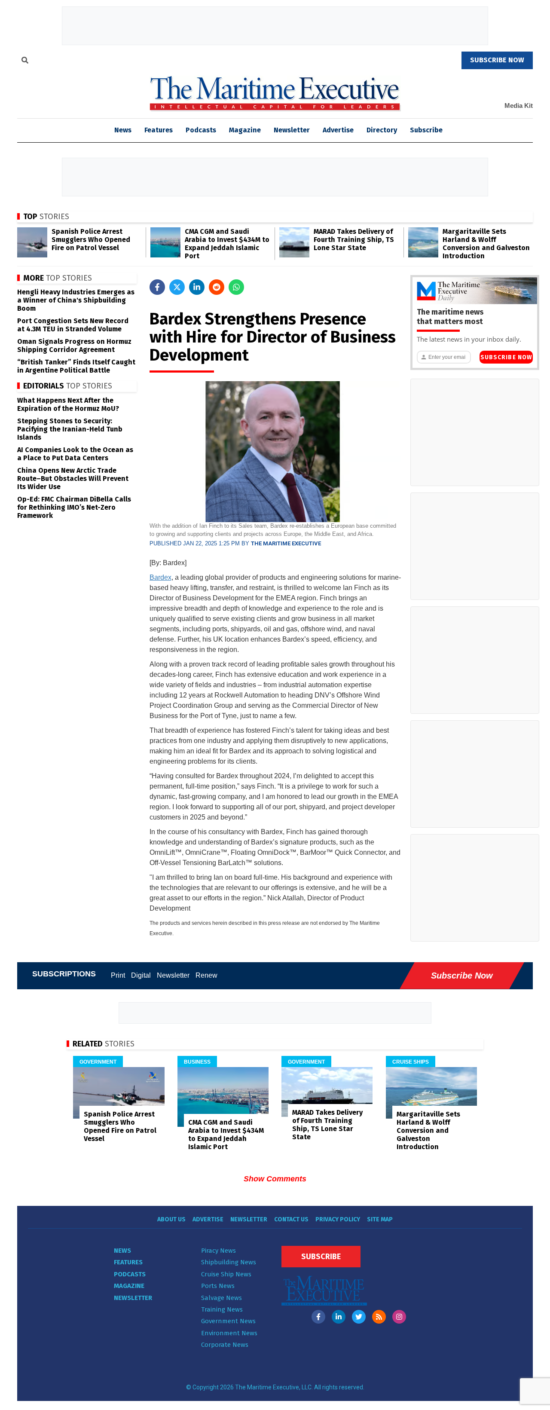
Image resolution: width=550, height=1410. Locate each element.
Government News (228, 1321)
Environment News (229, 1333)
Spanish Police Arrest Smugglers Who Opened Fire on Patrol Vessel (91, 239)
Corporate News (224, 1345)
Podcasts (201, 130)
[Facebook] (318, 1317)
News (122, 1250)
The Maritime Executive (286, 543)
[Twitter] (359, 1317)
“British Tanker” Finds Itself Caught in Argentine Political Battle (76, 366)
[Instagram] (399, 1317)
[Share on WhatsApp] (236, 287)
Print (118, 975)
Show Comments (275, 1178)
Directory (382, 130)
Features (158, 130)
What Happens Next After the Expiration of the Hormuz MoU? (68, 404)
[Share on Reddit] (216, 287)
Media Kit (518, 105)
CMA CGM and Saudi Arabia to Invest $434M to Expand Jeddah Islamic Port (227, 243)
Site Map (380, 1219)
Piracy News (218, 1250)
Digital (141, 975)
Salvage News (221, 1298)
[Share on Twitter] (177, 287)
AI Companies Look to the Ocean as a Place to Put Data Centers (75, 454)
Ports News (218, 1286)
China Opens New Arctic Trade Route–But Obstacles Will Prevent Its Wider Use (72, 478)
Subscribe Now (506, 357)
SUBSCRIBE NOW (497, 60)
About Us (171, 1219)
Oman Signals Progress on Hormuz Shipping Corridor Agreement (74, 345)
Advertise (338, 130)
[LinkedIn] (338, 1317)
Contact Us (291, 1219)
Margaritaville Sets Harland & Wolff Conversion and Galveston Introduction (486, 243)
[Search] (25, 61)
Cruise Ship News (226, 1274)
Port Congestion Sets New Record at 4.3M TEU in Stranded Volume (72, 325)
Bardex (160, 577)
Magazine (245, 130)
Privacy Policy (337, 1219)
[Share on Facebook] (157, 287)
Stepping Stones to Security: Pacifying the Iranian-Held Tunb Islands (69, 429)
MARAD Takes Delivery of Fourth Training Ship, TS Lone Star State (354, 239)
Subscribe (426, 130)
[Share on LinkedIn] (197, 287)
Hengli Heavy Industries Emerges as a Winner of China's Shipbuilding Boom (75, 300)
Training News (222, 1309)
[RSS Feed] (379, 1317)
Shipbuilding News (228, 1262)
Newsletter (292, 130)
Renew (206, 975)
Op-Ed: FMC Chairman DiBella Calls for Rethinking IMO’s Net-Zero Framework (74, 507)
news (122, 130)
